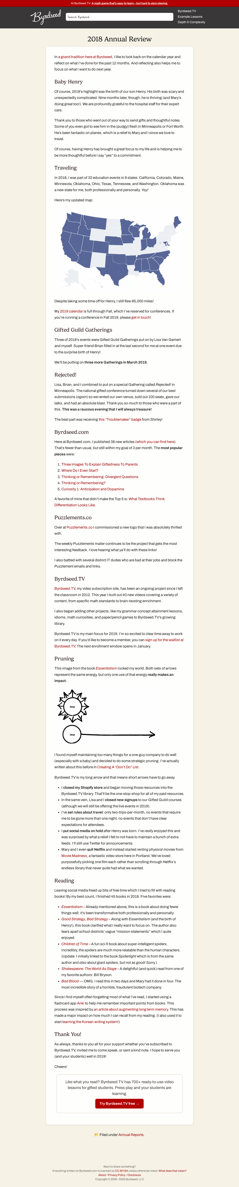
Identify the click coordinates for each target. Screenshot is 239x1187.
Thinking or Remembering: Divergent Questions (99, 477)
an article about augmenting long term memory (131, 1009)
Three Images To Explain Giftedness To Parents (99, 464)
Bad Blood (70, 981)
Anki (80, 1003)
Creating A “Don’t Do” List (117, 767)
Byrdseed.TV (64, 588)
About (102, 1174)
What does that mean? (173, 1170)
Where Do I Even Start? (80, 470)
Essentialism (106, 668)
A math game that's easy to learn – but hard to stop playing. (130, 3)
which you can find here (155, 442)
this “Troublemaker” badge (120, 419)
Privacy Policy (116, 1174)
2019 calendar (71, 311)
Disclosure (134, 1174)
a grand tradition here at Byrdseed (85, 57)
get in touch (140, 317)
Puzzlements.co (79, 527)
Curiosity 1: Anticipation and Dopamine (92, 489)
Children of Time (74, 944)
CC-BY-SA (121, 1170)
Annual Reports (131, 1135)
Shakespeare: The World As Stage (89, 969)
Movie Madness (74, 856)
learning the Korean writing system (90, 1022)
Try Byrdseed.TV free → (119, 1103)
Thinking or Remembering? (83, 483)
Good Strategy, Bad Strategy (84, 919)
